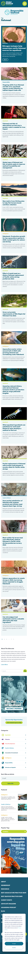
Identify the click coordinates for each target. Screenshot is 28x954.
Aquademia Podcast (8, 907)
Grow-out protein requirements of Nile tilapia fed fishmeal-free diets (14, 314)
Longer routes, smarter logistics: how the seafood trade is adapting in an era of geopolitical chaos (7, 819)
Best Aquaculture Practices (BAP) (13, 893)
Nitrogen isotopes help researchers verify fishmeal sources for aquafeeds (14, 48)
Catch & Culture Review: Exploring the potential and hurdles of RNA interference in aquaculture (8, 808)
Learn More (4, 664)
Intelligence (4, 794)
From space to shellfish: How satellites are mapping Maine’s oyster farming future (8, 798)
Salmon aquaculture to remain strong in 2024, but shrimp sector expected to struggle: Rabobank (14, 581)
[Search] (25, 671)
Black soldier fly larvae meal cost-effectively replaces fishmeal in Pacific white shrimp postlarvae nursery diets (13, 541)
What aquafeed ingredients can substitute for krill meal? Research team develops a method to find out (14, 427)
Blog (3, 911)
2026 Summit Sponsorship (14, 722)
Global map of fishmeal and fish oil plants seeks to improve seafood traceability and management (14, 165)
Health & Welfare (5, 804)
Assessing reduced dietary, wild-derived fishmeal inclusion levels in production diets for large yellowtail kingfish (13, 389)
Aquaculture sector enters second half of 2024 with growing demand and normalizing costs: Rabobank (13, 351)
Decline (14, 947)
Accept (14, 943)
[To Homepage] (7, 3)
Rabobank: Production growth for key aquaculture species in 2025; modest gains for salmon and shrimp (14, 239)
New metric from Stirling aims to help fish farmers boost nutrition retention (13, 203)
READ (5, 59)
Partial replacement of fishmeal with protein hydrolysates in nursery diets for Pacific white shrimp (14, 466)
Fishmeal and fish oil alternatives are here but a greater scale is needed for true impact (14, 126)
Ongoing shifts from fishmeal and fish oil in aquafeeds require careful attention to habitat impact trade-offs (13, 87)
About (3, 882)
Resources (5, 889)
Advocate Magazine (8, 904)
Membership (5, 885)
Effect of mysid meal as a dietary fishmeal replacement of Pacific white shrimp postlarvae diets (13, 276)
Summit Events (6, 900)
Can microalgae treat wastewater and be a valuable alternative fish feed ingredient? (13, 619)
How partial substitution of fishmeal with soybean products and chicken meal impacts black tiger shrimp (12, 503)
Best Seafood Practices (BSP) (11, 896)
